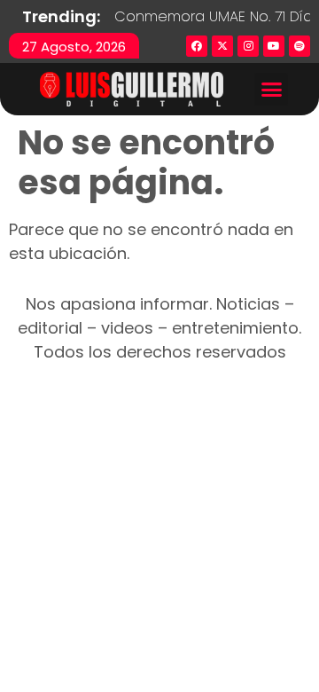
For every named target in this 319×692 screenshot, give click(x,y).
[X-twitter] (222, 46)
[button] (271, 89)
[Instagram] (248, 46)
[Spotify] (299, 46)
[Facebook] (196, 46)
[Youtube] (273, 46)
